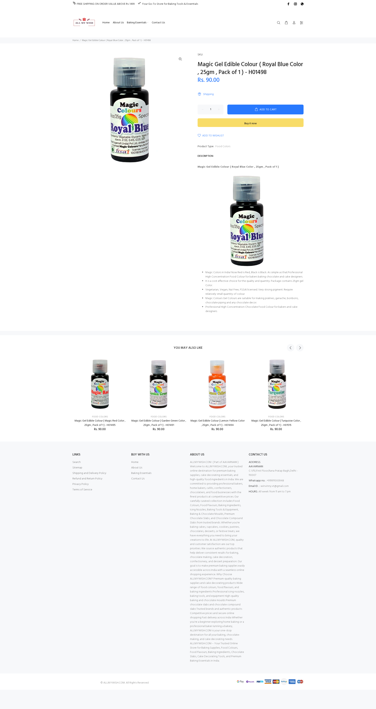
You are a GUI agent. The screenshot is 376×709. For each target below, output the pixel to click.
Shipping (208, 94)
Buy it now (250, 123)
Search (76, 462)
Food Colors (222, 146)
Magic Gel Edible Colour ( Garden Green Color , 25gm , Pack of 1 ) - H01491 (158, 423)
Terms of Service (82, 489)
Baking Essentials (141, 473)
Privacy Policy (80, 484)
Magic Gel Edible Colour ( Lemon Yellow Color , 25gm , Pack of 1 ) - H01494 (217, 423)
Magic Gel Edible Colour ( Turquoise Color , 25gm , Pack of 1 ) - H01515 (276, 423)
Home (75, 40)
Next (300, 347)
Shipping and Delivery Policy (89, 473)
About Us (136, 467)
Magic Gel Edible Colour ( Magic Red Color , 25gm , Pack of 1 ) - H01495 (99, 423)
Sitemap (77, 467)
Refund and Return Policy (87, 478)
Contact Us (138, 478)
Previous (290, 347)
